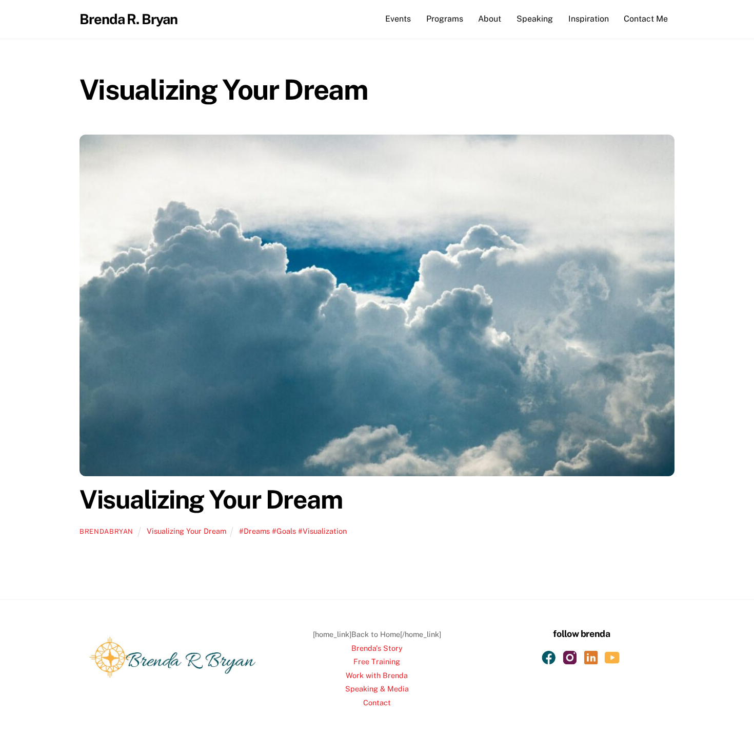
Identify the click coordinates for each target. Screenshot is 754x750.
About (489, 19)
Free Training (376, 661)
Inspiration (588, 19)
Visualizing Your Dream (211, 499)
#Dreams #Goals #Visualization (293, 531)
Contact (377, 702)
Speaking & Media (377, 688)
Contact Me (646, 19)
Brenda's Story (377, 648)
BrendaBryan (106, 531)
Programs (444, 19)
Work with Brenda (377, 675)
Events (398, 19)
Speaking (535, 19)
